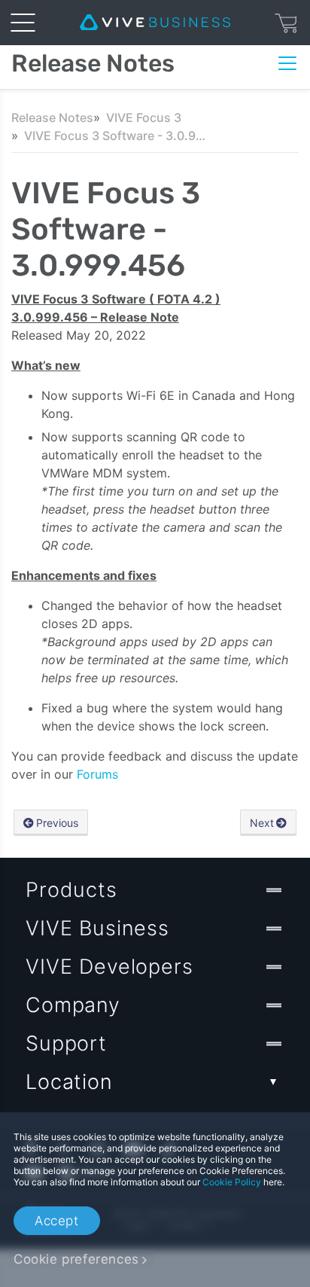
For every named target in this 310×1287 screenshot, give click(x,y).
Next (262, 822)
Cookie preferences (76, 1259)
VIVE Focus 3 (143, 117)
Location (69, 1081)
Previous (57, 822)
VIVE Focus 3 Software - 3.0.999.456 (118, 135)
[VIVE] (155, 22)
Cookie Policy (231, 1182)
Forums (97, 774)
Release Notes (52, 117)
